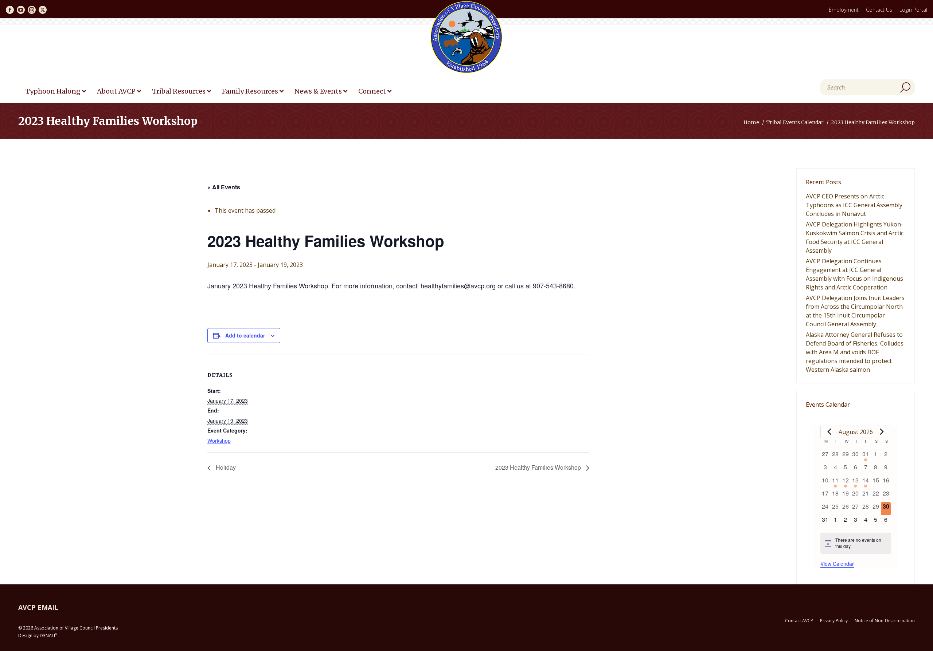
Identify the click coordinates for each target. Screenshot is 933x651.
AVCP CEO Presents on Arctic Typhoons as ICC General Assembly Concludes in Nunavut (854, 205)
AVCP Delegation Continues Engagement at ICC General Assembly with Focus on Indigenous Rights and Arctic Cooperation (854, 274)
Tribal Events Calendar (795, 122)
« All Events (223, 187)
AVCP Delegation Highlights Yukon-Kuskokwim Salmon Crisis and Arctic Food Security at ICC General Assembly (854, 237)
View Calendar (837, 563)
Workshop (219, 440)
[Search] (905, 87)
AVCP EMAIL (38, 607)
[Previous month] (829, 431)
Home (751, 122)
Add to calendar (245, 335)
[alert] (855, 543)
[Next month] (882, 431)
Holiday (225, 467)
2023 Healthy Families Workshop (538, 467)
